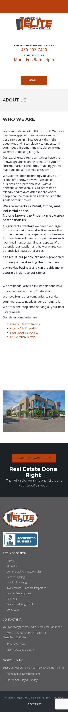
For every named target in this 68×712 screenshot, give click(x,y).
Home (10, 561)
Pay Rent (12, 598)
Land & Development (19, 593)
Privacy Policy (34, 703)
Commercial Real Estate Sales (24, 571)
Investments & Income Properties (26, 588)
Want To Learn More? (34, 458)
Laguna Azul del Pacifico (24, 332)
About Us (12, 566)
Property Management (20, 604)
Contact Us (13, 609)
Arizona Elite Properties (23, 328)
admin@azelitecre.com (20, 649)
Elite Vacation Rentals (22, 337)
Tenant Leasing (16, 577)
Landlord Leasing (17, 582)
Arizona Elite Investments (25, 324)
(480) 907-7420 (16, 643)
